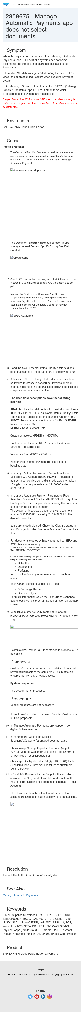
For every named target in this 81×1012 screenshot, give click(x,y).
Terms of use (23, 974)
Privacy (11, 974)
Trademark (67, 974)
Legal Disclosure (40, 974)
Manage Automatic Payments (20, 895)
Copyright (56, 974)
